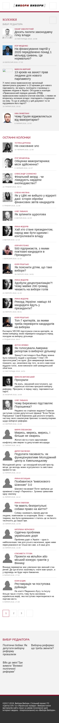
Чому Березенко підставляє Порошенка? (34, 404)
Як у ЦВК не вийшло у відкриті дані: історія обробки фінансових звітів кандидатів (35, 198)
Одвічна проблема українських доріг (27, 533)
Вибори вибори (29, 5)
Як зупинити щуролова (30, 213)
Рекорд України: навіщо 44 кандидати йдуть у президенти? (33, 304)
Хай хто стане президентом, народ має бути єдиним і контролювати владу (34, 232)
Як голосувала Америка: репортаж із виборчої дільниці (35, 348)
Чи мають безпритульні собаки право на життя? (31, 506)
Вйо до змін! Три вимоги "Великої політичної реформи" (13, 667)
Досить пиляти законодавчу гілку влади (33, 32)
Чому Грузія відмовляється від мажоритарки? (33, 117)
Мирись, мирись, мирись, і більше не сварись (32, 433)
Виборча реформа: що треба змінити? (42, 647)
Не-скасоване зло (27, 145)
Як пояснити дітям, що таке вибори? (33, 267)
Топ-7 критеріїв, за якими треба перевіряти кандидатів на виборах (34, 323)
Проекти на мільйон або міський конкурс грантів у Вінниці (32, 559)
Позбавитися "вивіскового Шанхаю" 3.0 (32, 482)
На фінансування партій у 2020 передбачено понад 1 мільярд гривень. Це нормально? (33, 52)
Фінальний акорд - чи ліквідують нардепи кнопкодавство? (29, 179)
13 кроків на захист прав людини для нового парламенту (31, 74)
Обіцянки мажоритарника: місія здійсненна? (32, 161)
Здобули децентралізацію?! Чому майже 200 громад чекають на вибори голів (34, 285)
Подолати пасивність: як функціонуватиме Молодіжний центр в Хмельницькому (35, 456)
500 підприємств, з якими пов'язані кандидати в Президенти (32, 251)
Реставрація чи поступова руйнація (32, 584)
